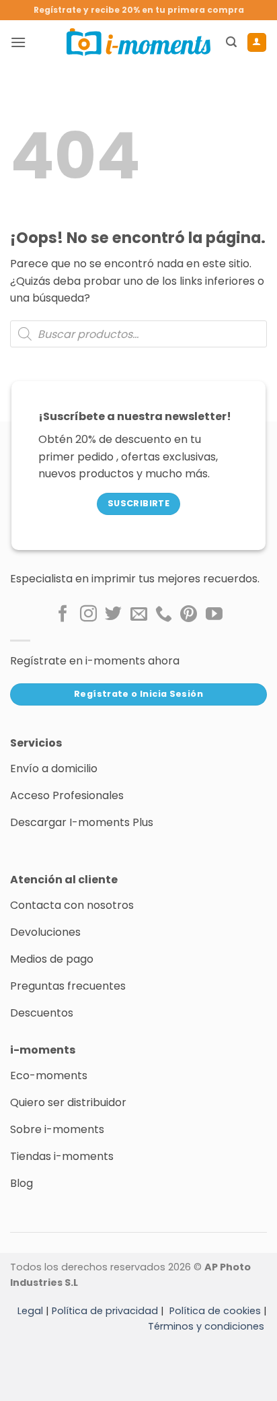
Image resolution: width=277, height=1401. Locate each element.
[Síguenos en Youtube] (214, 614)
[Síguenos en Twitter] (113, 614)
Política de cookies (215, 1311)
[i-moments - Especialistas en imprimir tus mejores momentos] (138, 41)
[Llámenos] (163, 614)
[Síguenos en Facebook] (62, 614)
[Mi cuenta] (256, 42)
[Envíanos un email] (138, 614)
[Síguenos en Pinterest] (188, 614)
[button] (18, 42)
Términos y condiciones (206, 1326)
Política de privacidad (105, 1311)
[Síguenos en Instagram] (88, 614)
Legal (30, 1311)
